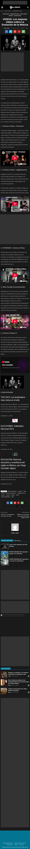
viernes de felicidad (5, 496)
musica (3, 495)
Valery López (7, 28)
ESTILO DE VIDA (6, 13)
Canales (16, 844)
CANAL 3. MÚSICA (23, 13)
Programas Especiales (8, 843)
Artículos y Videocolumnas (20, 843)
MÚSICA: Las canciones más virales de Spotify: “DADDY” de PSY (23, 516)
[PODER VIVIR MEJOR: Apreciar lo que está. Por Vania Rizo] (4, 562)
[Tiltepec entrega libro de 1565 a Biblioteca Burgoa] (4, 691)
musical (8, 495)
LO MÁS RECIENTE (17, 15)
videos (17, 495)
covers (2, 493)
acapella (20, 491)
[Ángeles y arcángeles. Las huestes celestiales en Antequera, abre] (4, 675)
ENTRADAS (11, 15)
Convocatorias (9, 844)
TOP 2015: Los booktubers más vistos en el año (7, 515)
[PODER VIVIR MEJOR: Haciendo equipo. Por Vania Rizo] (4, 556)
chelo (25, 491)
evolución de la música (11, 493)
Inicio (2, 11)
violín (12, 496)
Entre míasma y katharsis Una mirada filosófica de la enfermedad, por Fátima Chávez (18, 681)
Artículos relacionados (7, 540)
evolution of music (21, 493)
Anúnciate (21, 844)
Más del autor (17, 540)
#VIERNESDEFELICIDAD (14, 13)
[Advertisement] (15, 3)
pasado (12, 495)
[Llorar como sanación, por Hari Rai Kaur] (4, 546)
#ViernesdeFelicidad (12, 491)
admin (9, 676)
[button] (28, 7)
